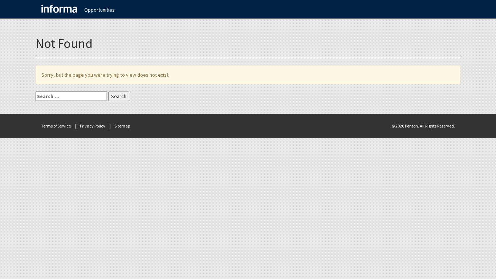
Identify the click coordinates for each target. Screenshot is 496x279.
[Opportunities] (59, 9)
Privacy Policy (92, 126)
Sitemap (122, 126)
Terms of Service (56, 126)
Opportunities (99, 10)
